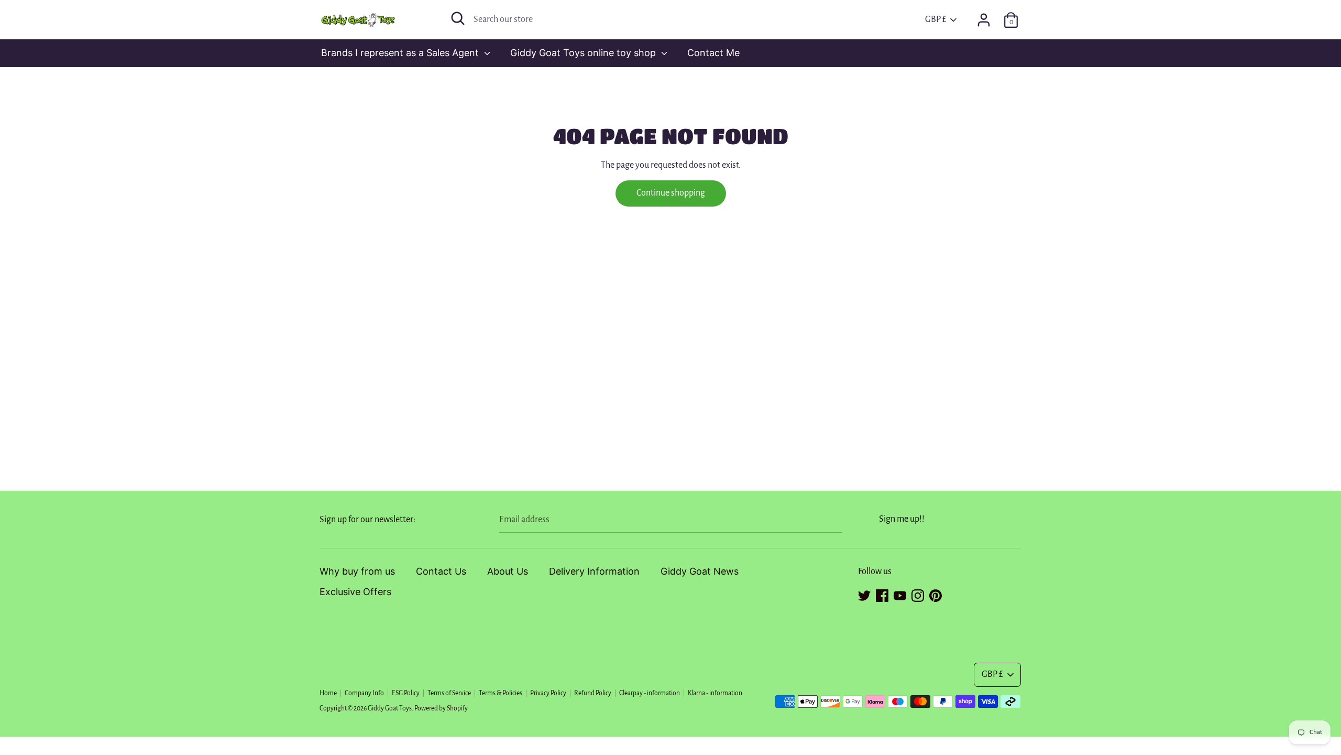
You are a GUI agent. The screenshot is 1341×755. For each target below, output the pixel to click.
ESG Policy (406, 693)
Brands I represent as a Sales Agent (401, 52)
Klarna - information (715, 693)
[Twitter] (864, 594)
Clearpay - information (649, 693)
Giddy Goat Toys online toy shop (584, 52)
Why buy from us (357, 571)
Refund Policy (592, 693)
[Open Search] (457, 18)
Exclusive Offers (355, 591)
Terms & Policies (500, 693)
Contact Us (441, 571)
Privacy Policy (548, 693)
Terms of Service (449, 693)
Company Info (364, 693)
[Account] (983, 16)
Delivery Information (594, 571)
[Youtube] (900, 594)
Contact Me (713, 52)
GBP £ (935, 19)
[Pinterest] (935, 594)
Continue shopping (670, 193)
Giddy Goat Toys (390, 708)
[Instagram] (917, 594)
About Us (507, 571)
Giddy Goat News (700, 571)
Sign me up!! (902, 519)
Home (328, 693)
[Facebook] (882, 594)
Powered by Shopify (441, 708)
